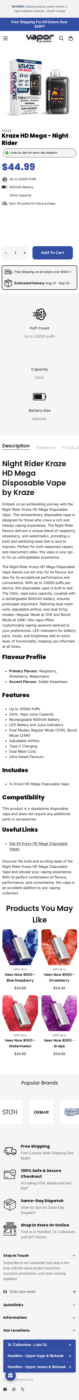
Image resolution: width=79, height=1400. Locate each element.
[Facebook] (5, 1389)
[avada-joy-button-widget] (10, 1375)
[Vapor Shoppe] (39, 38)
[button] (71, 38)
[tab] (16, 446)
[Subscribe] (71, 1292)
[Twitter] (22, 1389)
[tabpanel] (39, 677)
